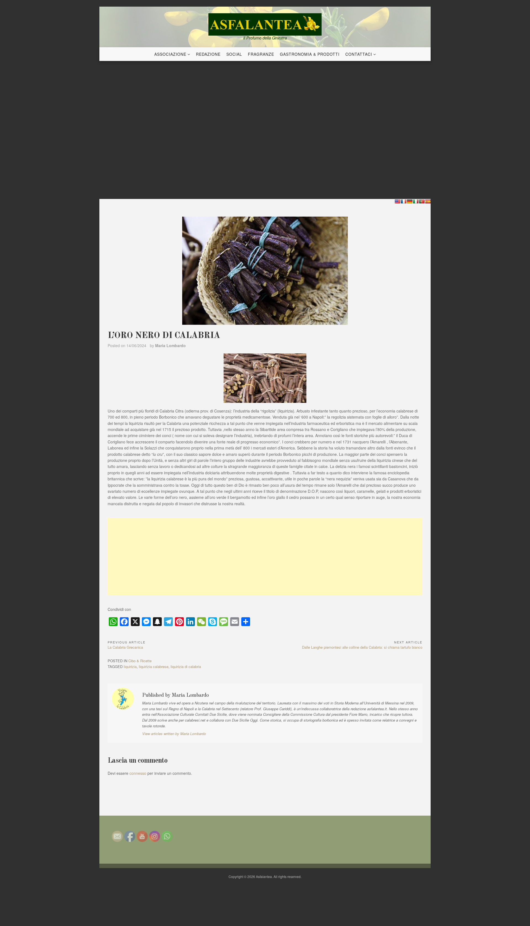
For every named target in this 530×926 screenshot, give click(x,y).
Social (234, 54)
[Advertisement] (265, 556)
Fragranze (261, 54)
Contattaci (358, 54)
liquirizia (130, 666)
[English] (397, 201)
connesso (137, 773)
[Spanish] (428, 201)
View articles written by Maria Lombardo (174, 733)
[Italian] (415, 201)
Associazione (170, 54)
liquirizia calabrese (153, 666)
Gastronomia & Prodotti (310, 54)
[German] (409, 201)
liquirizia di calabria (186, 666)
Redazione (208, 54)
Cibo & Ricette (140, 660)
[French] (403, 201)
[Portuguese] (422, 201)
